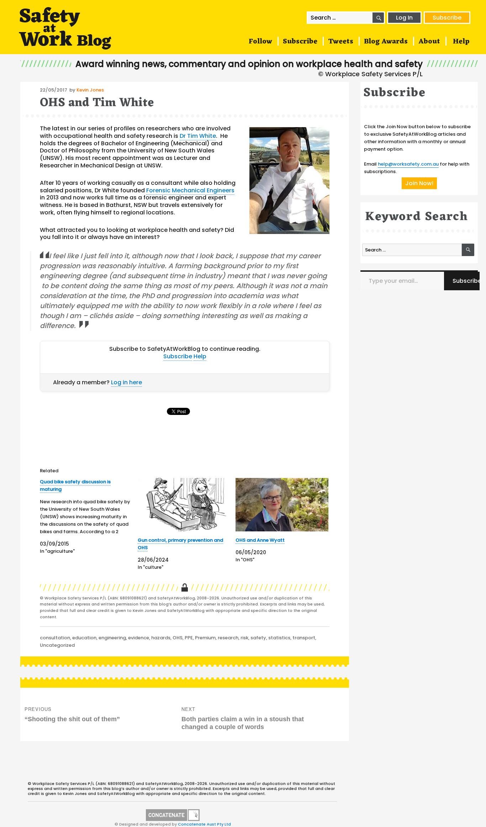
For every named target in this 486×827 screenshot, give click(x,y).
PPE (189, 637)
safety (258, 637)
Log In (404, 18)
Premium (205, 637)
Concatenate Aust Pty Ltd (204, 824)
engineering (112, 637)
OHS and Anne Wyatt (260, 540)
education (84, 637)
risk (244, 637)
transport (303, 637)
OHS (178, 637)
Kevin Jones (90, 90)
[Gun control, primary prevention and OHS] (184, 504)
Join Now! (419, 183)
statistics (279, 637)
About (429, 41)
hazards (160, 637)
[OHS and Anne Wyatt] (282, 504)
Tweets (340, 41)
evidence (138, 637)
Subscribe (447, 18)
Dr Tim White (198, 136)
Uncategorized (57, 645)
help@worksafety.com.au (408, 164)
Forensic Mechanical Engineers (190, 190)
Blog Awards (386, 41)
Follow (260, 41)
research (228, 637)
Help (461, 41)
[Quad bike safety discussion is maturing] (89, 516)
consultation (55, 637)
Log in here (126, 382)
